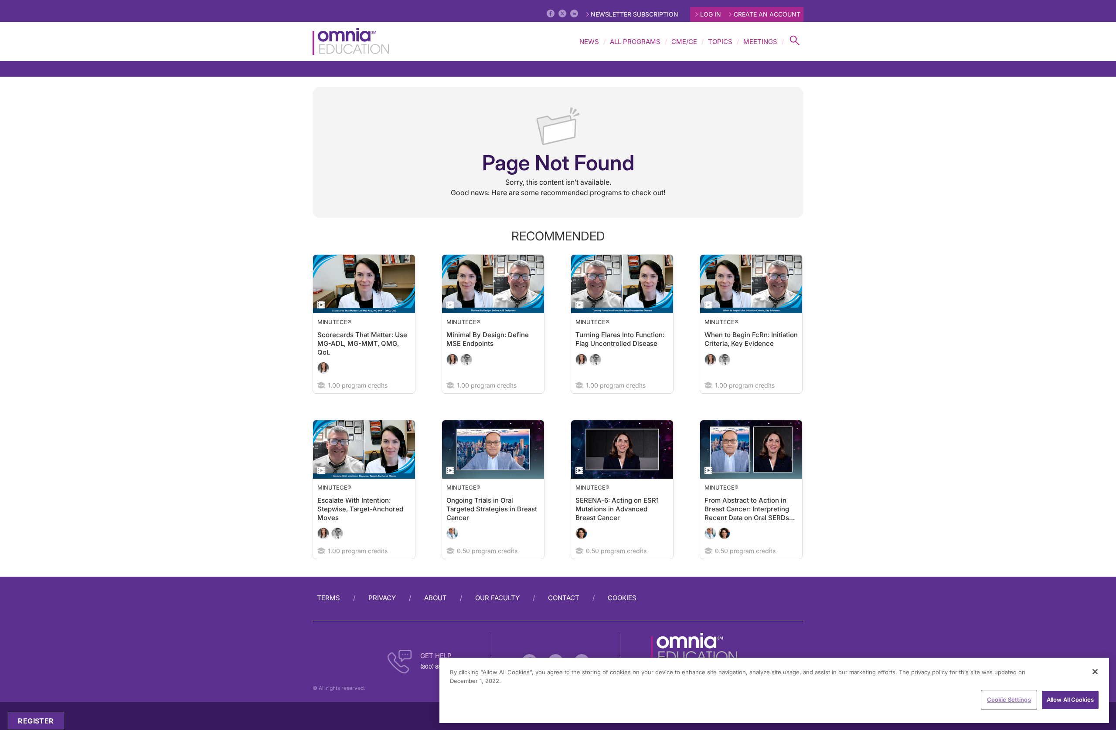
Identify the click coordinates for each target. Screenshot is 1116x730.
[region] (774, 690)
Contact (563, 598)
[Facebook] (551, 13)
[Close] (1095, 671)
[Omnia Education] (351, 41)
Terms (328, 598)
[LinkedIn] (574, 13)
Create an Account (767, 14)
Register (36, 720)
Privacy (382, 598)
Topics (720, 41)
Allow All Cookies (1070, 699)
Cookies (622, 598)
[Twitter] (562, 13)
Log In (710, 14)
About (435, 598)
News (589, 41)
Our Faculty (497, 598)
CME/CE (684, 41)
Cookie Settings (1009, 699)
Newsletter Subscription (634, 14)
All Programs (635, 41)
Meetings (760, 41)
